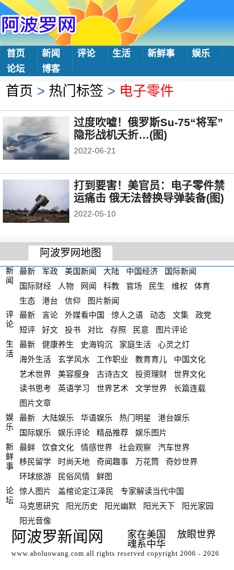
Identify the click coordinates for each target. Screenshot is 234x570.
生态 (27, 300)
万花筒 (147, 461)
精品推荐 (112, 432)
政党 (203, 314)
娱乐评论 (74, 432)
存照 (118, 329)
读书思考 (35, 388)
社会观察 (135, 446)
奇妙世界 (182, 461)
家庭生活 (135, 344)
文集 (181, 314)
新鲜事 (161, 53)
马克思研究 (39, 505)
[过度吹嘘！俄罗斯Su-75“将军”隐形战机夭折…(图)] (51, 139)
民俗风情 (74, 476)
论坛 (16, 68)
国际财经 (35, 285)
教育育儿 (151, 359)
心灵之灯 (174, 344)
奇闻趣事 (112, 461)
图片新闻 (103, 300)
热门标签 (76, 90)
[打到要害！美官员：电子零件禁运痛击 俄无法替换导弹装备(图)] (51, 202)
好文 (50, 329)
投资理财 (151, 373)
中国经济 (142, 271)
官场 (134, 285)
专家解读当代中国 (152, 491)
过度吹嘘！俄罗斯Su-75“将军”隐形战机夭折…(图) (148, 129)
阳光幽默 (120, 505)
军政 (50, 271)
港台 (50, 300)
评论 (86, 53)
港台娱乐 (174, 417)
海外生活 (35, 359)
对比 (95, 329)
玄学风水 (74, 359)
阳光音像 (35, 520)
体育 (202, 285)
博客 (51, 68)
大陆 (111, 271)
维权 (179, 285)
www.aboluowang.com (47, 553)
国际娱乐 (35, 432)
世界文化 (190, 373)
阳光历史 (82, 505)
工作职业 (112, 359)
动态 (158, 314)
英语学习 (74, 388)
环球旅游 (35, 476)
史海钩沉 (96, 344)
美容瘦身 (74, 373)
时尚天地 (74, 461)
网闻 (89, 285)
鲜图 (104, 476)
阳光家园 (198, 505)
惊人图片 (35, 491)
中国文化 (190, 359)
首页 (16, 53)
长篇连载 (190, 388)
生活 (121, 53)
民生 (157, 285)
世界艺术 (112, 388)
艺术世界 (35, 373)
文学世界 (151, 388)
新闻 (51, 53)
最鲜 (27, 446)
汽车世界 (174, 446)
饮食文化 (58, 446)
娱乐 (201, 53)
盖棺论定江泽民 (86, 491)
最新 (27, 271)
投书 (73, 329)
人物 (66, 285)
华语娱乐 (96, 417)
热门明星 (135, 417)
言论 (50, 314)
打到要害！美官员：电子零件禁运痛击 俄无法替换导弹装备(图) (149, 192)
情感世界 (96, 446)
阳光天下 (159, 505)
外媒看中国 (85, 314)
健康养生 (58, 344)
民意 (141, 329)
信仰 (73, 300)
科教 (111, 285)
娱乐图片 (151, 432)
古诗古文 (112, 373)
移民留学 (35, 461)
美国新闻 (81, 271)
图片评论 (171, 329)
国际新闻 (181, 271)
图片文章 (35, 402)
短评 (27, 329)
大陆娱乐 (58, 417)
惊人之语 (127, 314)
